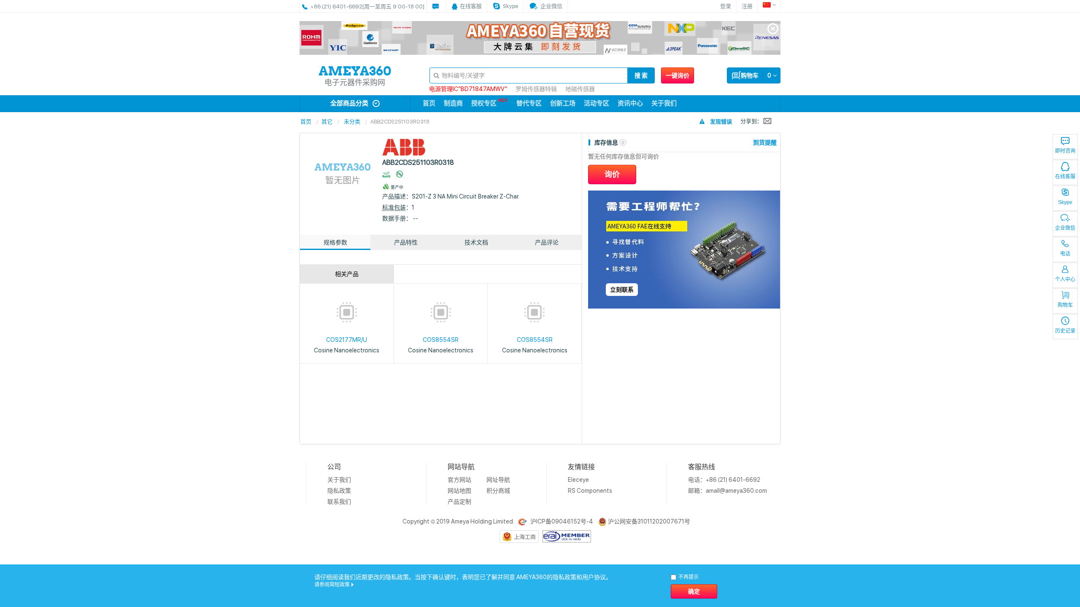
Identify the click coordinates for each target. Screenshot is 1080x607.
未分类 (352, 121)
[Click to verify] (567, 535)
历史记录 (1065, 331)
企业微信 (1065, 228)
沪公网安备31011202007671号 (649, 521)
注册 (747, 6)
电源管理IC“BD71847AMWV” (468, 89)
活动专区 (596, 103)
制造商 (453, 103)
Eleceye (578, 479)
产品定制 (459, 501)
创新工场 (562, 103)
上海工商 (525, 537)
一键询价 (677, 75)
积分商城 (498, 490)
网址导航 (498, 479)
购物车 (1065, 305)
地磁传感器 (580, 89)
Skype (1065, 202)
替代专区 (529, 103)
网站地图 (459, 490)
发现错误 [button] (721, 121)
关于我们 (664, 103)
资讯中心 (630, 103)
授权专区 (484, 103)
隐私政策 (339, 490)
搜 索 (641, 75)
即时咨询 (1065, 151)
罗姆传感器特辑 (536, 89)
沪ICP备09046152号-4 (561, 521)
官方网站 (459, 479)
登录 (725, 6)
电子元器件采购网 (354, 82)
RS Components (590, 490)
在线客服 (1065, 177)
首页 (429, 103)
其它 (326, 121)
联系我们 (339, 501)
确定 (694, 591)
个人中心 (1065, 279)
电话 (1065, 254)
